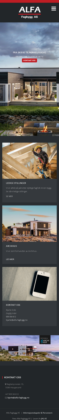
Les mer (10, 259)
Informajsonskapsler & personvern (37, 413)
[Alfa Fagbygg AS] (29, 12)
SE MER (9, 196)
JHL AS (44, 418)
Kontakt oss (29, 60)
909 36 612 (11, 316)
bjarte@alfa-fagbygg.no (18, 397)
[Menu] (53, 8)
